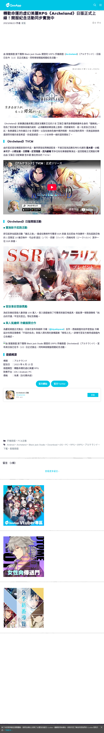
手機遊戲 (11, 440)
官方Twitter (60, 383)
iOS (61, 444)
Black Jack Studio (37, 444)
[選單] (100, 5)
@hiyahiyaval (56, 329)
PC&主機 (22, 440)
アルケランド (91, 444)
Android (10, 444)
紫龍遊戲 (14, 448)
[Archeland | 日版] (52, 394)
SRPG (80, 444)
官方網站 (43, 383)
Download (52, 444)
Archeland (71, 54)
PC (66, 444)
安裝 (93, 395)
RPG (72, 444)
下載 (5, 448)
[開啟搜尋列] (95, 5)
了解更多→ (9, 730)
